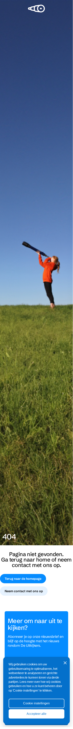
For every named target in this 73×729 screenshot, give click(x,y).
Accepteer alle (36, 713)
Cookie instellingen (36, 703)
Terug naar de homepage (23, 579)
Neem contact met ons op (24, 591)
